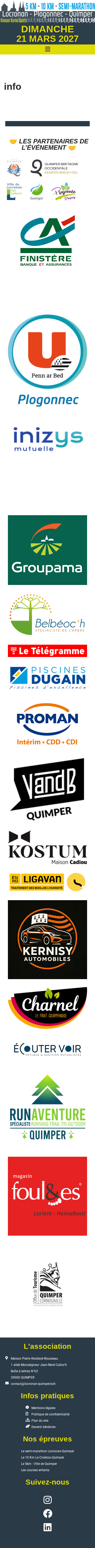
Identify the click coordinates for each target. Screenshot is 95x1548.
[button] (47, 49)
